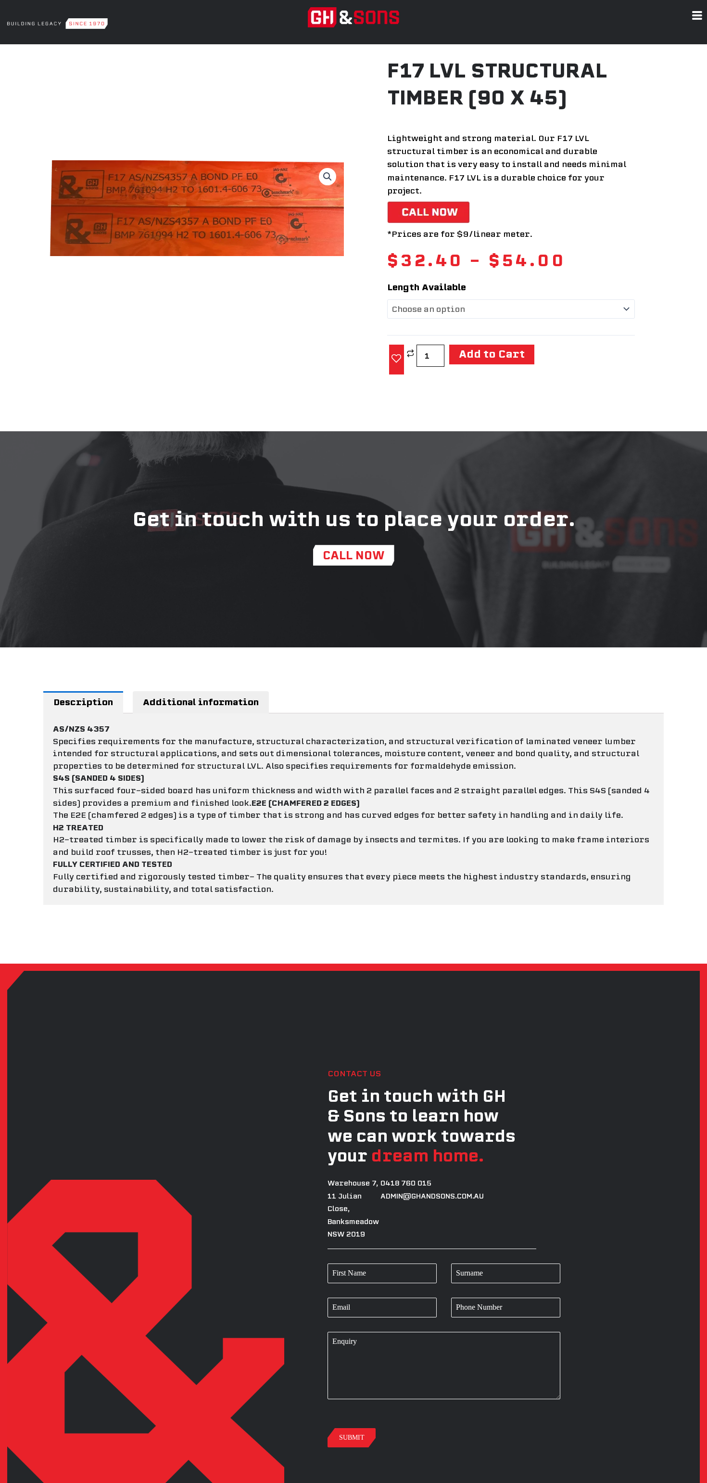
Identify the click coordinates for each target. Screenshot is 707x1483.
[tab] (83, 696)
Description (83, 696)
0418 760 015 (405, 1177)
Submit (352, 1469)
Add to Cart (484, 352)
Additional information (201, 696)
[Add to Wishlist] (396, 355)
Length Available (426, 287)
